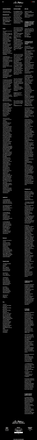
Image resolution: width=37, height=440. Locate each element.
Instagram (7, 429)
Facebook (7, 430)
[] (21, 92)
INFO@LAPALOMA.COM (18, 428)
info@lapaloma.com (7, 24)
